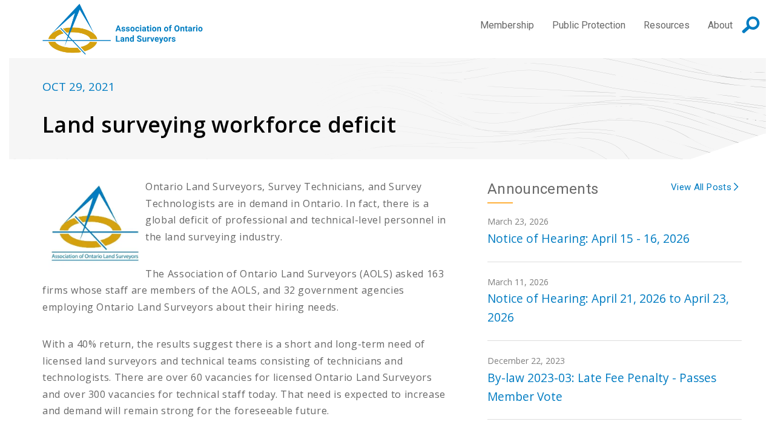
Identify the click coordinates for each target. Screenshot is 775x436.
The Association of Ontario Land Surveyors (122, 29)
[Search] (751, 24)
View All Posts (702, 187)
